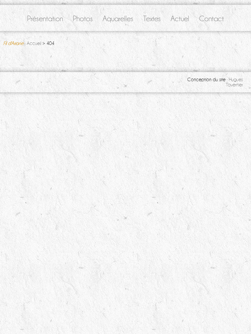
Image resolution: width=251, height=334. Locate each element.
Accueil (34, 43)
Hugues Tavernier (234, 82)
